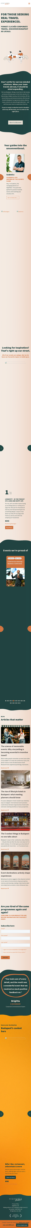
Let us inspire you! (22, 1225)
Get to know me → (17, 197)
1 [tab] (5, 700)
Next (29, 177)
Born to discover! (15, 122)
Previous (2, 177)
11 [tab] (21, 700)
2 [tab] (7, 700)
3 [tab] (8, 700)
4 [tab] (10, 700)
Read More (9, 527)
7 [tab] (15, 700)
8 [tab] (16, 700)
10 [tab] (19, 700)
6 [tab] (13, 700)
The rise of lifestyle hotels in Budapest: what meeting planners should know (13, 794)
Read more (4, 768)
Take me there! (10, 1177)
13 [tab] (24, 700)
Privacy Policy (15, 1204)
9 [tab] (18, 700)
